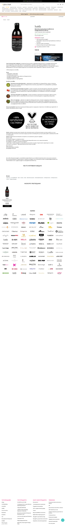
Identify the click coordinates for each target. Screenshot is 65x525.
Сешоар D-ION (20, 518)
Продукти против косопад (39, 516)
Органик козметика (53, 521)
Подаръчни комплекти (38, 506)
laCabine (3, 514)
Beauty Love (8, 177)
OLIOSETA (4, 506)
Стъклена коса (52, 515)
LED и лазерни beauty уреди (39, 508)
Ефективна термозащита (39, 514)
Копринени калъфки (53, 517)
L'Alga (3, 502)
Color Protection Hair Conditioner (7, 202)
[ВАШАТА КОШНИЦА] (63, 4)
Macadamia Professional (7, 518)
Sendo (19, 177)
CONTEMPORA (5, 504)
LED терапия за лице (53, 509)
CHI (2, 516)
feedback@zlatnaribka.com (51, 159)
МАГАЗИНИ (33, 16)
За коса (7, 179)
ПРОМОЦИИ (61, 16)
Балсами (22, 177)
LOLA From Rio (5, 510)
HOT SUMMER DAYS (14, 177)
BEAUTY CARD (5, 16)
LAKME (3, 508)
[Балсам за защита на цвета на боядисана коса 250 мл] (7, 191)
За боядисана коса (47, 177)
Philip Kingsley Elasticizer (22, 520)
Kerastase (4, 512)
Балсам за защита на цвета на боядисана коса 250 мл (7, 200)
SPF (49, 505)
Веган (25, 177)
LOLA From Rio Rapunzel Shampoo (24, 516)
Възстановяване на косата (39, 512)
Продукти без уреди (13, 179)
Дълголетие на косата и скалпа (56, 507)
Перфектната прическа (54, 519)
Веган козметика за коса (39, 177)
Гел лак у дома (52, 523)
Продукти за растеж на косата (40, 518)
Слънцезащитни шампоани (39, 504)
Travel (34, 510)
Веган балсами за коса (30, 177)
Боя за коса (35, 502)
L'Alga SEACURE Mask (21, 507)
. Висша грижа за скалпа (32, 1)
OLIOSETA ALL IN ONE (21, 502)
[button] (3, 7)
